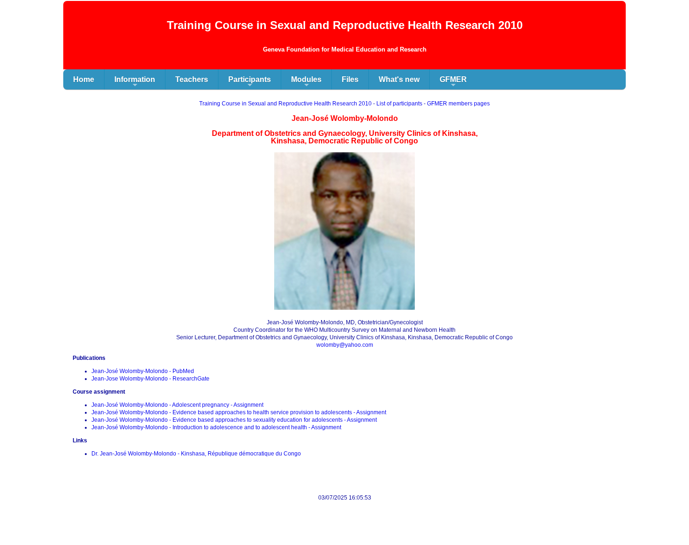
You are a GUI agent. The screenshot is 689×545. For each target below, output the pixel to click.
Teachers (191, 79)
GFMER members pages (458, 103)
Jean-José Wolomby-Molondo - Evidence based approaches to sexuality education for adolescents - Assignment (234, 420)
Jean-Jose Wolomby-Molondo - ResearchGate (150, 378)
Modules (306, 82)
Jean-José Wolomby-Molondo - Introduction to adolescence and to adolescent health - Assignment (216, 427)
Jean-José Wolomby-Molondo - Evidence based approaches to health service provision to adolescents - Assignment (238, 412)
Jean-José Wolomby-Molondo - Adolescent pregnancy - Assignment (177, 405)
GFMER (453, 82)
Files (350, 79)
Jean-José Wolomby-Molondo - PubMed (142, 371)
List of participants (399, 103)
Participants (249, 82)
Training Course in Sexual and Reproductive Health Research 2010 (285, 103)
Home (83, 79)
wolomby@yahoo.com (344, 345)
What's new (399, 79)
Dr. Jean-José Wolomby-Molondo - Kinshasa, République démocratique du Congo (196, 453)
